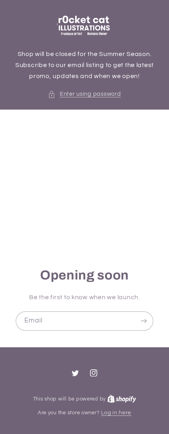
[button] (84, 94)
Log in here (116, 412)
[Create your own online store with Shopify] (121, 399)
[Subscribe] (144, 321)
